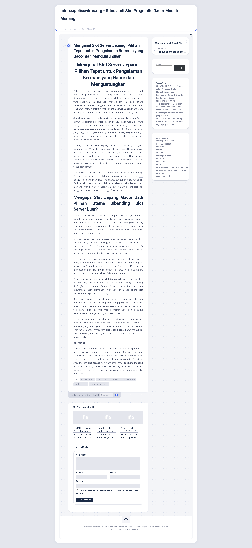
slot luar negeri (81, 384)
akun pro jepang (87, 379)
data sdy (160, 173)
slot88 (159, 150)
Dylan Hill (95, 395)
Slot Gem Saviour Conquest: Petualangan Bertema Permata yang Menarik (169, 113)
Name (79, 472)
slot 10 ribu (161, 161)
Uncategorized (106, 395)
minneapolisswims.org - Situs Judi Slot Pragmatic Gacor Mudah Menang (119, 14)
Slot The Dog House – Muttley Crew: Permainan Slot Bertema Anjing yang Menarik (169, 122)
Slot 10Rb (160, 153)
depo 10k (160, 158)
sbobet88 (160, 147)
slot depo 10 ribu (163, 156)
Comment (81, 455)
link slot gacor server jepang (108, 379)
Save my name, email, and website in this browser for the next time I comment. (107, 492)
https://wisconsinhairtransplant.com (172, 167)
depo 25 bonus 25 (163, 144)
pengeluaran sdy (163, 176)
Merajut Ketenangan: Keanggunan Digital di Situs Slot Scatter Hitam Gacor (170, 95)
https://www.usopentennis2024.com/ (172, 170)
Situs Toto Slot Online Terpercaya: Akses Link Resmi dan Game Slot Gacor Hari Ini (169, 104)
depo (158, 164)
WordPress (125, 529)
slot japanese (129, 379)
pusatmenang (162, 138)
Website (79, 481)
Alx (140, 529)
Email (113, 472)
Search (159, 64)
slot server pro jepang (99, 384)
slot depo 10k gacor (165, 141)
